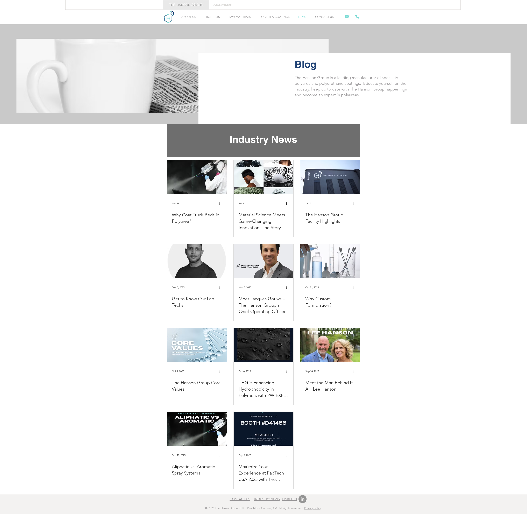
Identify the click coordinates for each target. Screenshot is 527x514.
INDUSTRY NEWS (267, 499)
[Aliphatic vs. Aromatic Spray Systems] (197, 429)
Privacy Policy (312, 508)
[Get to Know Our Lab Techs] (197, 261)
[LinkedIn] (302, 499)
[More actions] (221, 203)
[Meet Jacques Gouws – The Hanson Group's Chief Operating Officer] (263, 261)
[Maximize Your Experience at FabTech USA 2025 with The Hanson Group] (263, 429)
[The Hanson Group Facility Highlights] (330, 177)
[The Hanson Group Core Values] (197, 345)
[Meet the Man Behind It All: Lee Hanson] (330, 345)
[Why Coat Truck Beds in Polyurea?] (197, 177)
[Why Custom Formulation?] (330, 261)
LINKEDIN (289, 499)
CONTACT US (240, 499)
